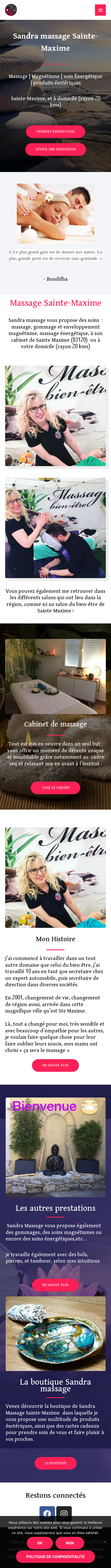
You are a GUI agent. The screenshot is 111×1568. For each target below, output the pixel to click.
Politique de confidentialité (55, 1556)
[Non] (104, 1542)
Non (70, 1543)
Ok (40, 1543)
